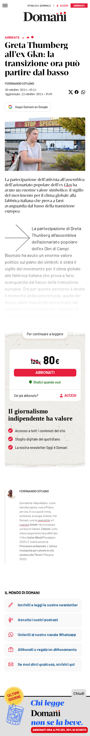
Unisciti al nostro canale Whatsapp (47, 634)
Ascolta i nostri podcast (38, 619)
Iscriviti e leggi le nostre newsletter (48, 605)
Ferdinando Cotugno (19, 83)
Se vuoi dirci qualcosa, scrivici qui (46, 664)
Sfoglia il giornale (39, 5)
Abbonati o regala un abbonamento (47, 649)
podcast (24, 524)
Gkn (68, 184)
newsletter (43, 520)
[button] (70, 92)
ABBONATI (45, 372)
